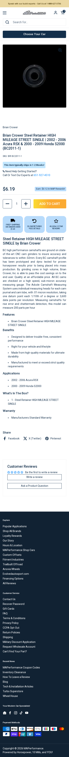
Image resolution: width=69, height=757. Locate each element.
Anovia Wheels (11, 569)
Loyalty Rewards (12, 535)
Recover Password (13, 603)
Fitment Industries (13, 559)
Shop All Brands (12, 531)
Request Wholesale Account (19, 646)
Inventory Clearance (14, 672)
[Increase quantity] (26, 203)
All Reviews (9, 583)
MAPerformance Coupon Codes (21, 667)
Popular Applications (15, 526)
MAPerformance (33, 748)
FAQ (5, 613)
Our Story (8, 540)
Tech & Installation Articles (18, 686)
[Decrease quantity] (7, 203)
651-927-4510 (42, 175)
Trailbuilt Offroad (13, 564)
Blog (5, 681)
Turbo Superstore (13, 691)
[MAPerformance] (34, 13)
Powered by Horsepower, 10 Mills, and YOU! (28, 752)
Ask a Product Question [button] (34, 485)
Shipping (8, 637)
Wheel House (10, 696)
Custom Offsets (12, 554)
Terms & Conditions (14, 618)
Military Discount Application (19, 641)
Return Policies (11, 632)
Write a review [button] (34, 477)
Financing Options (13, 578)
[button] (62, 12)
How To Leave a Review (16, 677)
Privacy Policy (11, 622)
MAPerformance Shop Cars (19, 550)
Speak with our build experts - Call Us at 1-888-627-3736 (34, 4)
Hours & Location (12, 545)
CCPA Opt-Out (11, 627)
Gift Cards (8, 608)
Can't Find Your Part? (15, 651)
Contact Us (9, 599)
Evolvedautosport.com (16, 573)
